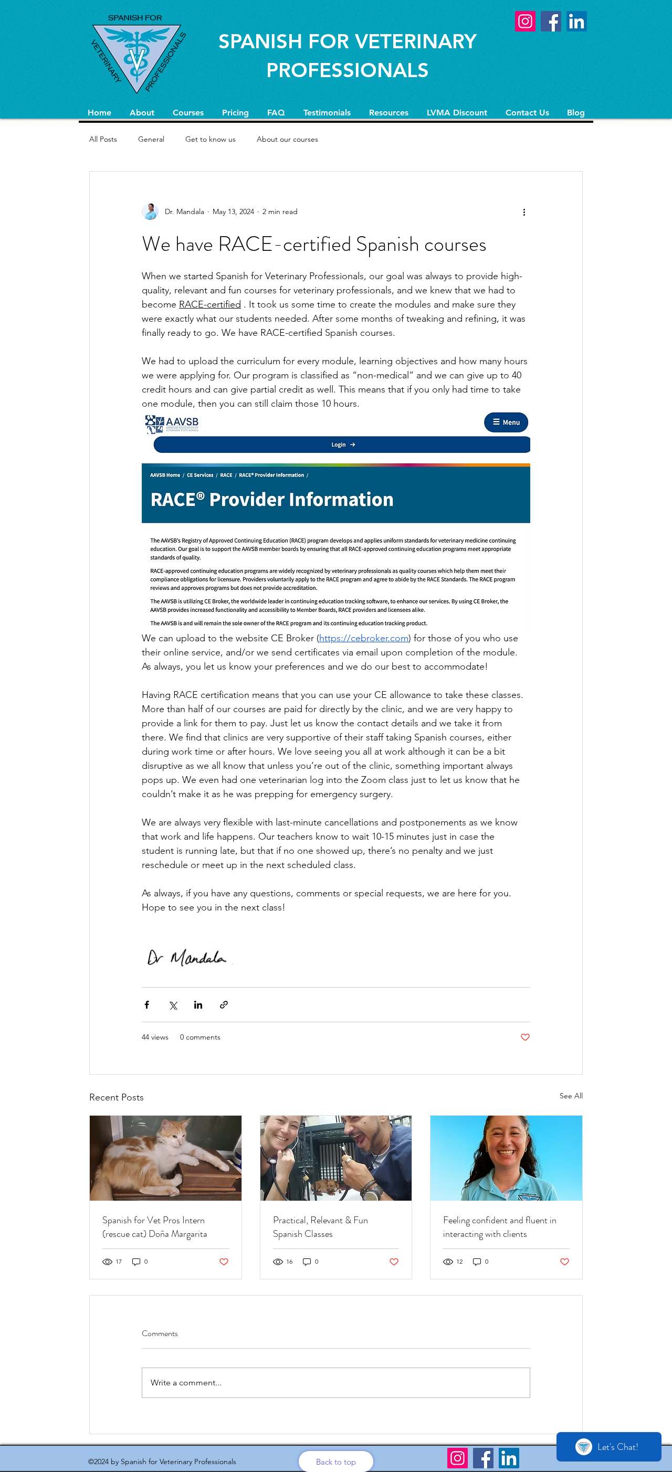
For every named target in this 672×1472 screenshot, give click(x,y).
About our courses (287, 139)
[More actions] (524, 211)
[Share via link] (224, 1005)
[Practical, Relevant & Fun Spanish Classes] (336, 1158)
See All (571, 1095)
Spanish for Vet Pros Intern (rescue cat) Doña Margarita (154, 1227)
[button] (188, 112)
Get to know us (210, 139)
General (151, 139)
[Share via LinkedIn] (198, 1005)
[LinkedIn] (576, 21)
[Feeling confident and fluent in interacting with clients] (506, 1158)
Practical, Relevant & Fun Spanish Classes (320, 1227)
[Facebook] (551, 21)
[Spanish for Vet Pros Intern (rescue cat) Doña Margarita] (166, 1158)
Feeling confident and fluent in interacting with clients (499, 1227)
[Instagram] (525, 21)
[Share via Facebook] (147, 1005)
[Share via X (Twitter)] (172, 1005)
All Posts (103, 139)
